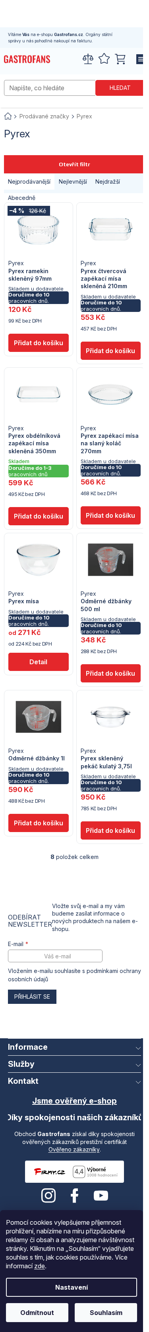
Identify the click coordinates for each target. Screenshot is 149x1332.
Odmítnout (37, 1313)
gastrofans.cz (48, 1195)
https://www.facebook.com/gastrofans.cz (75, 1195)
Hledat (120, 87)
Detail (38, 662)
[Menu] (139, 59)
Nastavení (71, 1287)
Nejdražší (107, 181)
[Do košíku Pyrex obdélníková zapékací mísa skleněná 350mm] (38, 516)
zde (39, 1266)
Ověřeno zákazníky (74, 1149)
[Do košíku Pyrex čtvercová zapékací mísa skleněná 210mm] (111, 351)
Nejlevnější (73, 181)
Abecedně (21, 197)
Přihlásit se (32, 996)
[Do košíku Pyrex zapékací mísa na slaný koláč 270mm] (111, 515)
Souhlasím (106, 1313)
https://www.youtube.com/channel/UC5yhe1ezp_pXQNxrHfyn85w (101, 1195)
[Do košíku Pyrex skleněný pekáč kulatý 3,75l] (111, 830)
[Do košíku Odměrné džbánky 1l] (38, 823)
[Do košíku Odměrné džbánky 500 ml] (111, 673)
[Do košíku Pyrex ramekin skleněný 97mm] (38, 343)
